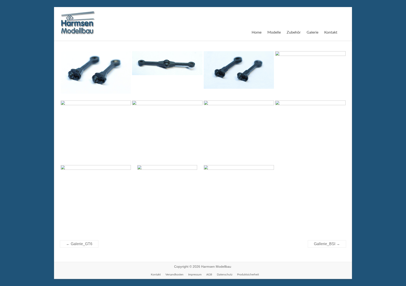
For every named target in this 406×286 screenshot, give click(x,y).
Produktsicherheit (248, 274)
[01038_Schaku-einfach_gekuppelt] (167, 115)
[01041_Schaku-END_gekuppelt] (310, 132)
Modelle (274, 32)
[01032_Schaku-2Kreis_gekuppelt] (167, 65)
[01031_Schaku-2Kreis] (96, 74)
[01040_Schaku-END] (239, 122)
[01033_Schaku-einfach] (239, 72)
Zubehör (294, 32)
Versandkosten (174, 274)
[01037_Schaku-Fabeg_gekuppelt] (96, 116)
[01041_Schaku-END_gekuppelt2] (96, 189)
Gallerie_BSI (327, 244)
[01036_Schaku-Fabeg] (310, 75)
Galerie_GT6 (79, 244)
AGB (209, 274)
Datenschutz (224, 274)
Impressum (195, 274)
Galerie (312, 32)
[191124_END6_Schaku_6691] (167, 202)
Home (257, 32)
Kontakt (330, 32)
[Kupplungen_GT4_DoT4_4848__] (239, 184)
